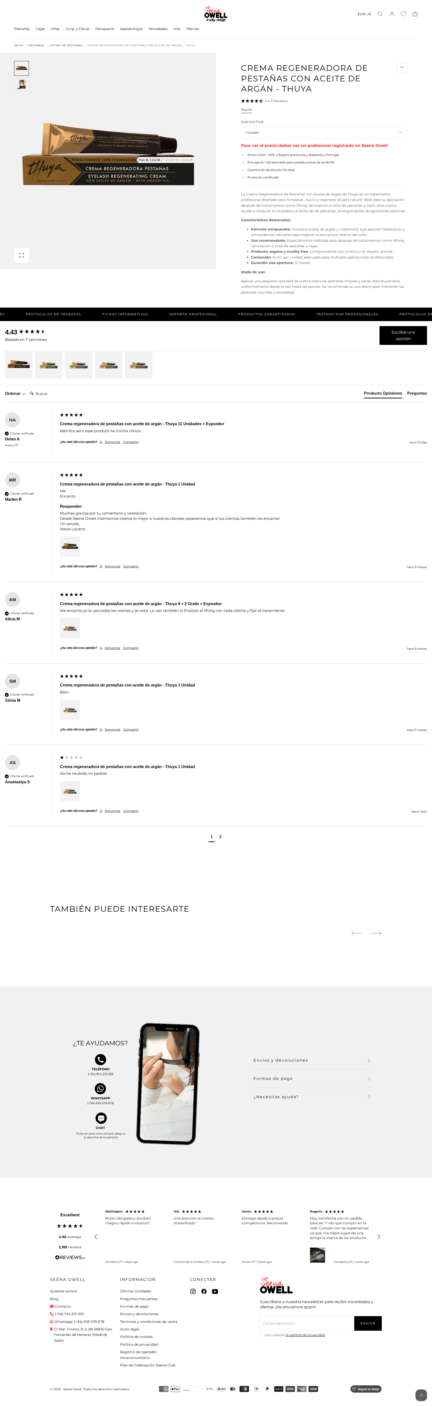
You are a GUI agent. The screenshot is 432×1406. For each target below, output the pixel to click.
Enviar (368, 1323)
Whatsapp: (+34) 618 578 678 (79, 1321)
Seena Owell (68, 1279)
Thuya (246, 110)
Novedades (158, 29)
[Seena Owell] (276, 1285)
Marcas (192, 29)
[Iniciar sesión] (392, 14)
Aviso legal (129, 1329)
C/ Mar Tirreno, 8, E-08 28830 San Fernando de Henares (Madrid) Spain (83, 1335)
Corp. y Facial (77, 29)
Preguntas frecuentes (139, 1299)
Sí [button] (101, 442)
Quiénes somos (63, 1291)
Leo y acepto (294, 1335)
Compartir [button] (131, 442)
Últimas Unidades (135, 1291)
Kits (177, 29)
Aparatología (131, 29)
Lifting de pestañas (65, 45)
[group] (31, 332)
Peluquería (104, 29)
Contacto (63, 1306)
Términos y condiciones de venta (148, 1321)
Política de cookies (136, 1336)
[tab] (383, 394)
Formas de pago (134, 1306)
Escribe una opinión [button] (403, 335)
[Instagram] (193, 1291)
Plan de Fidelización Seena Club (147, 1365)
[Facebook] (204, 1291)
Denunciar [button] (112, 442)
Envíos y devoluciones (139, 1314)
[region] (237, 1237)
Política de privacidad (139, 1344)
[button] (364, 15)
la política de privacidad (305, 1335)
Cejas (40, 29)
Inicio (19, 45)
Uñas (55, 29)
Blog (54, 1299)
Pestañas (22, 29)
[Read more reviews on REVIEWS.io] (70, 1258)
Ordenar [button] (13, 393)
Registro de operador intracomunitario (138, 1355)
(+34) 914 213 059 (69, 1314)
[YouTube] (215, 1291)
